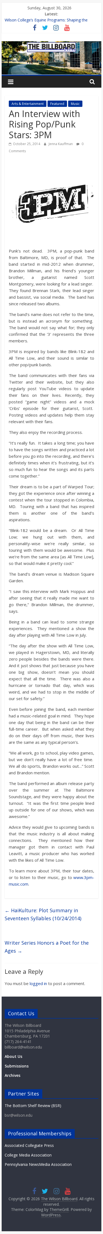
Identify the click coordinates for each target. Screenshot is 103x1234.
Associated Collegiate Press (29, 1145)
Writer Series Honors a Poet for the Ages (47, 946)
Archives (12, 1075)
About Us (13, 1056)
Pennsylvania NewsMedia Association (38, 1164)
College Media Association (28, 1155)
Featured (57, 103)
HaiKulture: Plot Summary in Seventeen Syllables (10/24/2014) (43, 914)
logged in (38, 983)
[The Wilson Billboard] (52, 44)
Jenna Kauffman (61, 144)
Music (75, 103)
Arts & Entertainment (28, 103)
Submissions (17, 1066)
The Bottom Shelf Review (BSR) (33, 1105)
